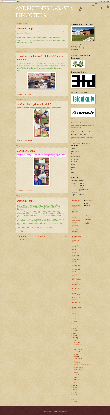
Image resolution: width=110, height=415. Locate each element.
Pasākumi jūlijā (25, 28)
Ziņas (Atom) (23, 240)
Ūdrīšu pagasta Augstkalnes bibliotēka (75, 211)
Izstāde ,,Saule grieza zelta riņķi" (34, 104)
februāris (76, 379)
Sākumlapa (42, 236)
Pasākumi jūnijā (25, 200)
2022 (74, 330)
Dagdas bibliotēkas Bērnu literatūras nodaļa (76, 231)
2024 (74, 326)
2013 (74, 394)
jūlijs (75, 354)
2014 (74, 392)
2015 (74, 390)
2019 (74, 338)
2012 (74, 397)
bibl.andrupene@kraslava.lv (82, 48)
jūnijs (75, 356)
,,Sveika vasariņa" (26, 150)
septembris (77, 349)
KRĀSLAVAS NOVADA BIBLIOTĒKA (87, 217)
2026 (74, 321)
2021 (74, 333)
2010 (74, 401)
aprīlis (76, 375)
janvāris (76, 382)
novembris (77, 344)
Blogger (65, 411)
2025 (74, 323)
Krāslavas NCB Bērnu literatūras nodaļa (76, 284)
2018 (74, 340)
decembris (77, 342)
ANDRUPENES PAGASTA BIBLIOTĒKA (44, 11)
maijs (75, 372)
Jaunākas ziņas (20, 236)
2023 (74, 328)
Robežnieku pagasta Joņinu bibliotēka (75, 251)
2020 (74, 335)
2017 (74, 385)
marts (76, 377)
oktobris (76, 347)
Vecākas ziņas (63, 236)
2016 (74, 387)
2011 (74, 399)
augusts (76, 352)
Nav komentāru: (28, 46)
